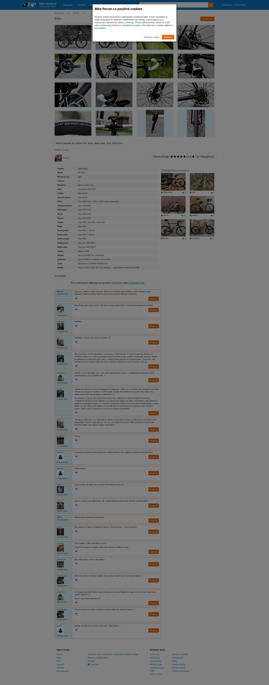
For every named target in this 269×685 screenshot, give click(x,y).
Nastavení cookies (151, 37)
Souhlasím (168, 37)
